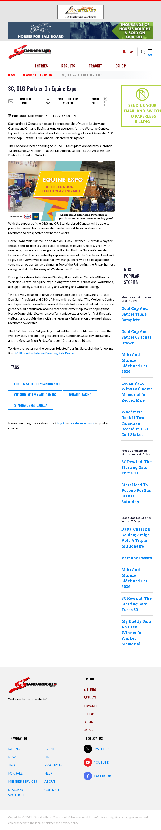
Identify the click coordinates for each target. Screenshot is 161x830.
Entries (41, 65)
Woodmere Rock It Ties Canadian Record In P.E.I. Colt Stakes (135, 423)
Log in (61, 423)
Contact (52, 789)
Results (68, 65)
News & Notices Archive (38, 75)
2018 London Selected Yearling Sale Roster (44, 353)
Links (48, 757)
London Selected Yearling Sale (37, 384)
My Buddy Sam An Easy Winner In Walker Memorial (136, 632)
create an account (82, 423)
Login (130, 51)
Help (48, 773)
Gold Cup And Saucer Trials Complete (134, 314)
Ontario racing (80, 394)
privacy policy (69, 823)
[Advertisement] (138, 196)
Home (88, 730)
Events (50, 749)
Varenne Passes (136, 557)
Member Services (22, 781)
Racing (14, 749)
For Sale (15, 773)
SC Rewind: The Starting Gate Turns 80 (136, 467)
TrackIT (95, 65)
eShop (121, 65)
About (49, 781)
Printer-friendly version (68, 101)
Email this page (25, 101)
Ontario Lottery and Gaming (35, 394)
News (11, 75)
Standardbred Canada (30, 405)
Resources (53, 765)
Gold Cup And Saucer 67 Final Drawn (136, 337)
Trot (12, 765)
